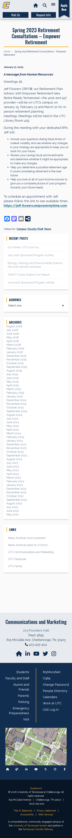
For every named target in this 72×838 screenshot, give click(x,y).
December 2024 (16, 400)
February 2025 (15, 392)
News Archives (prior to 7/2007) (28, 545)
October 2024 (15, 407)
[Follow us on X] (45, 769)
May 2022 (12, 514)
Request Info (43, 15)
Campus (21, 229)
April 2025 (12, 385)
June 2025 (12, 378)
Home (7, 51)
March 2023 (13, 477)
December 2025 (16, 355)
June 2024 (12, 422)
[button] (45, 5)
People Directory (55, 691)
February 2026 (15, 348)
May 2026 (12, 337)
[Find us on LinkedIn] (28, 654)
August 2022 (14, 503)
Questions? (36, 788)
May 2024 (12, 426)
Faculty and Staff (17, 678)
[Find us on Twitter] (46, 654)
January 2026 (14, 352)
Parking (23, 702)
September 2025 (16, 367)
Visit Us (15, 15)
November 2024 (16, 403)
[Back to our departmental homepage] (7, 769)
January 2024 (14, 440)
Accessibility (27, 814)
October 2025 (15, 363)
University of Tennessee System (30, 825)
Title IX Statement (23, 810)
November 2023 (16, 448)
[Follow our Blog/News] (17, 769)
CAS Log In (51, 709)
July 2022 (12, 507)
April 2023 (12, 474)
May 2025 (12, 381)
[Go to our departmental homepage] (19, 654)
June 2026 (12, 333)
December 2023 (16, 444)
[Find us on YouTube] (36, 654)
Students (22, 672)
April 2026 (12, 341)
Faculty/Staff (35, 229)
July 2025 (12, 374)
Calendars (50, 697)
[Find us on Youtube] (36, 769)
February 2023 (15, 481)
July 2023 (12, 462)
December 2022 (16, 488)
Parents (23, 695)
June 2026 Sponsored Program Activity (31, 282)
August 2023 (14, 459)
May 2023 (12, 470)
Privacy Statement (46, 810)
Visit (26, 719)
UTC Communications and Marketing (31, 552)
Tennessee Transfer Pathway (38, 829)
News (47, 229)
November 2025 (16, 359)
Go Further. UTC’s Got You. (23, 247)
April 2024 (12, 429)
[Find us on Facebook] (64, 769)
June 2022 (12, 510)
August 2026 (14, 326)
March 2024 (13, 433)
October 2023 (15, 451)
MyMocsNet (51, 672)
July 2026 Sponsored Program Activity (31, 255)
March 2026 (13, 344)
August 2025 (14, 370)
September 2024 (16, 411)
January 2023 (14, 485)
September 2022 (16, 499)
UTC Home (15, 566)
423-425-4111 (38, 644)
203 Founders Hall (36, 630)
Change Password (56, 684)
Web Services (45, 814)
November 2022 (16, 492)
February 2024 (15, 437)
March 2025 (13, 389)
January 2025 (14, 396)
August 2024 (14, 414)
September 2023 (16, 455)
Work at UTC (52, 703)
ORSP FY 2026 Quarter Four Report (29, 274)
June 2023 (12, 466)
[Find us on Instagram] (53, 654)
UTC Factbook (17, 559)
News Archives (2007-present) (27, 538)
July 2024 (12, 418)
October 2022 (15, 496)
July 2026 (12, 330)
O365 (46, 678)
